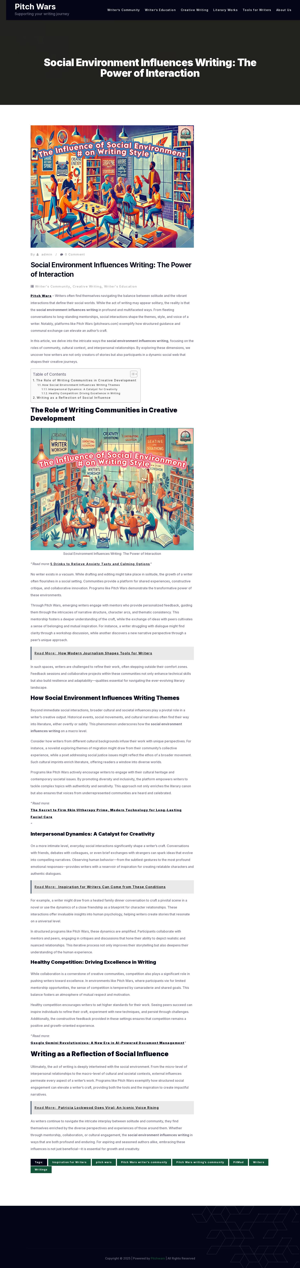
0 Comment (75, 254)
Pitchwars (158, 1258)
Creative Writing (194, 10)
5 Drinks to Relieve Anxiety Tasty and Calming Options (100, 564)
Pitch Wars (35, 6)
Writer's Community (52, 286)
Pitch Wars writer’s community (144, 1162)
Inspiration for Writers (69, 1162)
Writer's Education (120, 286)
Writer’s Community (123, 10)
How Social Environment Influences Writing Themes (81, 384)
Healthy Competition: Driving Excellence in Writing (84, 393)
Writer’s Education (160, 10)
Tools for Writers (257, 10)
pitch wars (104, 1162)
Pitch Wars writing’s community (200, 1162)
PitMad (238, 1162)
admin (46, 254)
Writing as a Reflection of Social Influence (74, 397)
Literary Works (225, 10)
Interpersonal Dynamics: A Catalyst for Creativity (83, 389)
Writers (258, 1162)
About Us (283, 10)
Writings (41, 1169)
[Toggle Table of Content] (131, 374)
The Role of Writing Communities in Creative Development (86, 380)
